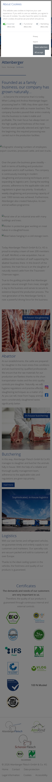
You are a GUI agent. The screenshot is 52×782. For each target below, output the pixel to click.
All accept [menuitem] (39, 52)
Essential (11, 25)
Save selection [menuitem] (41, 47)
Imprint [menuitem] (35, 42)
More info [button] (11, 27)
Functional (28, 25)
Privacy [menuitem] (35, 36)
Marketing (45, 25)
